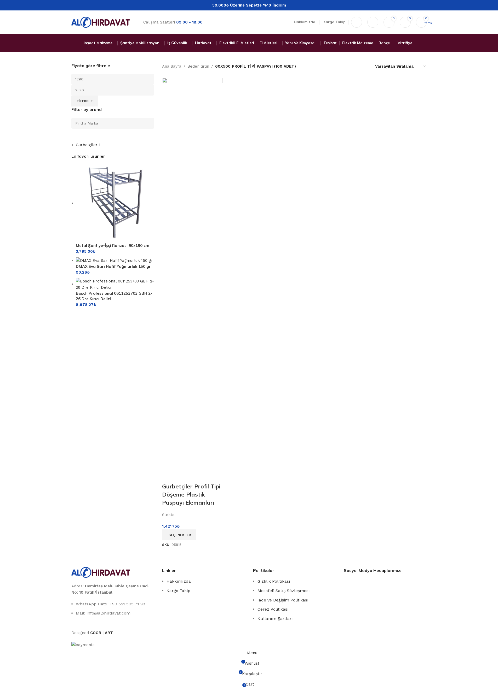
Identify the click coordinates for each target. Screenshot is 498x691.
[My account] (373, 22)
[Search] (356, 22)
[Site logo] (100, 22)
